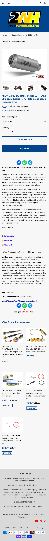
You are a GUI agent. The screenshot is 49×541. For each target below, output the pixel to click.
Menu (7, 3)
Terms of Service (10, 514)
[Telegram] (30, 162)
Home (4, 35)
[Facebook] (19, 162)
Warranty (8, 245)
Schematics (9, 236)
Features (8, 240)
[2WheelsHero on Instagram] (45, 522)
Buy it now (24, 148)
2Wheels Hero (18, 528)
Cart (45, 3)
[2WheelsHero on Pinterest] (40, 522)
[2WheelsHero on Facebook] (36, 522)
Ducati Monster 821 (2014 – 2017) (25, 35)
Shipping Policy (38, 514)
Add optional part (9, 117)
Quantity (5, 128)
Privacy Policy (24, 514)
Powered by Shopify (35, 528)
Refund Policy (23, 517)
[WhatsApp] (24, 162)
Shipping (6, 110)
